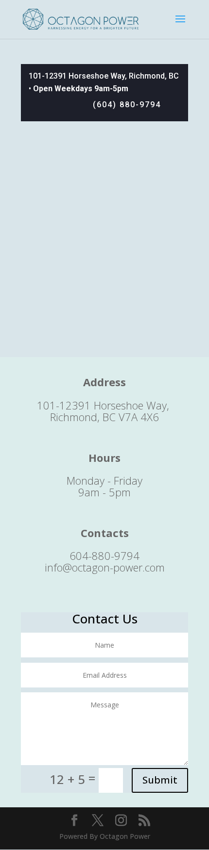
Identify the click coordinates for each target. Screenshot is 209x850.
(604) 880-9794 (127, 104)
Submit (159, 779)
